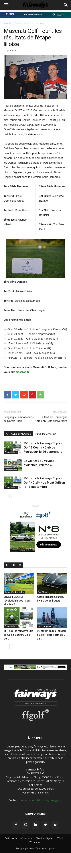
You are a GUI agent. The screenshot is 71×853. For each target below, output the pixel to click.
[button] (66, 5)
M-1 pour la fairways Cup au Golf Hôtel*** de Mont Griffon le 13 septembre (44, 482)
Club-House (20, 23)
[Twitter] (45, 825)
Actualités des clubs (14, 592)
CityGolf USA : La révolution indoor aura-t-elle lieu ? (18, 600)
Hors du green (45, 626)
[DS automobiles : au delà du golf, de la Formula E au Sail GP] (52, 617)
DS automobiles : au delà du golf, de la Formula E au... (51, 634)
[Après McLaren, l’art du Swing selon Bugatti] (52, 583)
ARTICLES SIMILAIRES (18, 433)
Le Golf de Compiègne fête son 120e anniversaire (51, 419)
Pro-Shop (42, 592)
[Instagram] (25, 825)
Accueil (7, 23)
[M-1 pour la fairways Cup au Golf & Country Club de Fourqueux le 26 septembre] (13, 447)
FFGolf (60, 838)
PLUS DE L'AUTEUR (46, 433)
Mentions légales (44, 838)
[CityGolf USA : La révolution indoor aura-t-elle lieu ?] (19, 583)
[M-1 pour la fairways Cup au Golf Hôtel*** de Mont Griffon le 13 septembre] (13, 482)
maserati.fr (22, 371)
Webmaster (35, 842)
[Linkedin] (35, 825)
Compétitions (37, 23)
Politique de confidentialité (19, 838)
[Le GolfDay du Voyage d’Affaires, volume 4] (13, 465)
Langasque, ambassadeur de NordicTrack (19, 419)
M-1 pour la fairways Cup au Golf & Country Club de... (18, 634)
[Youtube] (55, 825)
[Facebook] (15, 825)
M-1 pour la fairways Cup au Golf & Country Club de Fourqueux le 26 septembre (43, 447)
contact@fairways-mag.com (45, 800)
